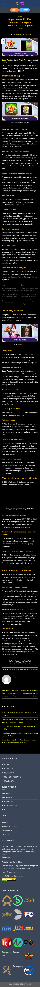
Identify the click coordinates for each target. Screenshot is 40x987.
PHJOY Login (6, 793)
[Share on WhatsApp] (10, 661)
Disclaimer (5, 834)
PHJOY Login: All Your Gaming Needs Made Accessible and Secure (10, 693)
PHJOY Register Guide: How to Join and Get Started (29, 693)
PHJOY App (6, 810)
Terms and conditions (9, 826)
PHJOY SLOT (6, 765)
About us (5, 822)
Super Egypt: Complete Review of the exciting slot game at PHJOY (20, 734)
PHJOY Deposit (7, 802)
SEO (30, 34)
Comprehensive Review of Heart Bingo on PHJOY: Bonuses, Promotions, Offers (20, 720)
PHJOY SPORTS (8, 781)
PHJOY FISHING (8, 769)
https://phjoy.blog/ (15, 862)
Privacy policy (7, 830)
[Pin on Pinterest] (26, 661)
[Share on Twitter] (18, 661)
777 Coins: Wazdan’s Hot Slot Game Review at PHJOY (18, 727)
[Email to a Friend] (22, 661)
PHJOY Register (7, 797)
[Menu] (3, 3)
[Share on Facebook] (14, 661)
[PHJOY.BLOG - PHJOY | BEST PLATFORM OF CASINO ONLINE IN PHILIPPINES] (20, 3)
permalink (34, 669)
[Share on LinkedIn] (29, 661)
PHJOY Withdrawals (9, 806)
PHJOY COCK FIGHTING (11, 777)
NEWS (20, 16)
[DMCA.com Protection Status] (9, 880)
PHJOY (22, 60)
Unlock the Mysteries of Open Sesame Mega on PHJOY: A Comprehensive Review (19, 741)
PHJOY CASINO (8, 773)
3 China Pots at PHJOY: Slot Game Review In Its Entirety (19, 714)
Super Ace (6, 60)
